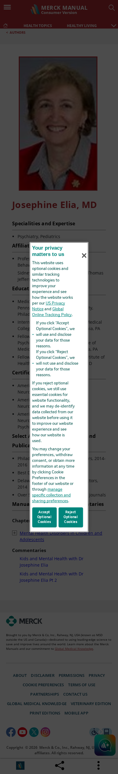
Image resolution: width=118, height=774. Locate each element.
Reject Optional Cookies (71, 517)
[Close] (84, 255)
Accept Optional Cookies (44, 517)
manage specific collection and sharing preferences (51, 495)
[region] (59, 387)
